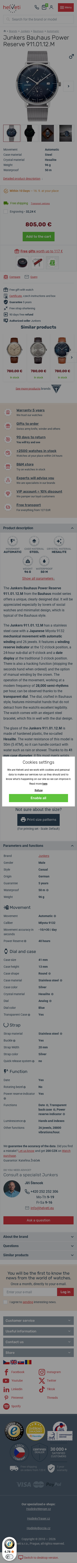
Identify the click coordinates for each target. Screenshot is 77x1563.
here (44, 783)
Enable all (38, 798)
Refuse (39, 790)
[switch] (9, 1556)
